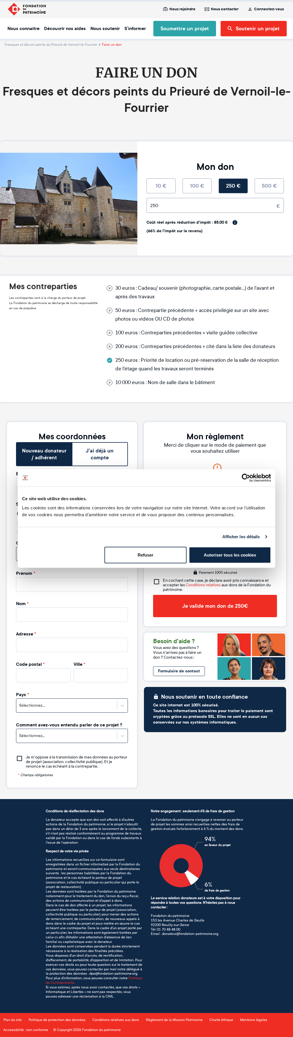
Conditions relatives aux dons (115, 1020)
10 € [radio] (161, 185)
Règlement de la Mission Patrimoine (174, 1020)
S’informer (135, 28)
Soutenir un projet (258, 28)
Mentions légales (253, 1020)
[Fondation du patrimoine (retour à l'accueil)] (26, 9)
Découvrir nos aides (65, 28)
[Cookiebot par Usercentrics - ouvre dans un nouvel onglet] (246, 478)
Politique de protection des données (57, 1020)
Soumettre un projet (185, 28)
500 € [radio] (269, 185)
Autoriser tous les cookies (230, 554)
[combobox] (19, 705)
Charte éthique (221, 1020)
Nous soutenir (105, 28)
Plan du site (12, 1020)
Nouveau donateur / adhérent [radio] (44, 454)
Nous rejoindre (182, 9)
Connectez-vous (269, 9)
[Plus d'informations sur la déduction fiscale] (235, 222)
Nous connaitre (23, 28)
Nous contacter (225, 9)
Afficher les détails (241, 536)
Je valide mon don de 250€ (215, 606)
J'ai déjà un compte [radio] (100, 454)
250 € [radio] (233, 185)
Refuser (145, 554)
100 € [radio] (197, 185)
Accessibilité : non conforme (25, 1030)
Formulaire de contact (179, 671)
